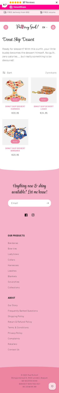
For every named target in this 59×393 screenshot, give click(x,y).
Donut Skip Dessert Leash (44, 107)
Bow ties (12, 248)
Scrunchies (14, 281)
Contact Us (14, 349)
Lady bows (13, 254)
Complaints (14, 338)
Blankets (12, 276)
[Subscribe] (47, 203)
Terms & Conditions (18, 327)
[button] (5, 27)
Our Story (12, 305)
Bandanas (13, 243)
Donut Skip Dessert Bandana (15, 149)
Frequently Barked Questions (23, 310)
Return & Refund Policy (20, 321)
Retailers (12, 344)
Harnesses (13, 265)
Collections (14, 287)
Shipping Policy (16, 316)
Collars (11, 259)
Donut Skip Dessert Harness (15, 107)
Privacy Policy (15, 333)
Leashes (12, 270)
